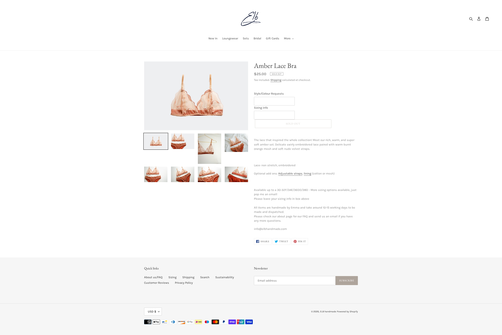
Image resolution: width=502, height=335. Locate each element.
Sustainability (224, 277)
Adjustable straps (290, 173)
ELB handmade (328, 311)
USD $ (152, 311)
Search (204, 277)
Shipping (275, 80)
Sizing (172, 277)
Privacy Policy (184, 282)
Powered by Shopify (347, 311)
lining (307, 173)
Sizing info (261, 107)
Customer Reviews (156, 282)
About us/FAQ (153, 277)
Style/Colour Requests (269, 93)
